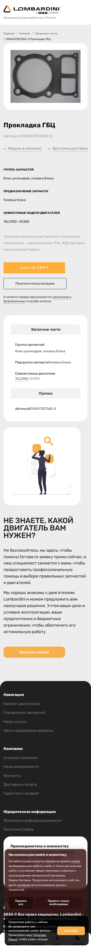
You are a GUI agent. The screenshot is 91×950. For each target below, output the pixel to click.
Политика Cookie (19, 829)
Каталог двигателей (22, 704)
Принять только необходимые (58, 902)
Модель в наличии (24, 148)
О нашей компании (21, 757)
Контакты (12, 775)
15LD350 (21, 379)
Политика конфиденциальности (33, 820)
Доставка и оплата (20, 784)
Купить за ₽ (34, 268)
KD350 (35, 379)
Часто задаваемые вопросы (28, 730)
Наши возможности (21, 766)
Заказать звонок (34, 652)
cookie (75, 861)
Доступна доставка (70, 148)
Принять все (21, 902)
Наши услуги (15, 721)
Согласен (71, 930)
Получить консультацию (35, 283)
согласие (23, 885)
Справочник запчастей (24, 712)
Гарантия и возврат (21, 793)
